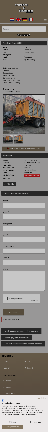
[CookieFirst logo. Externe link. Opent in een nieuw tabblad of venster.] (3, 400)
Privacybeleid (41, 398)
